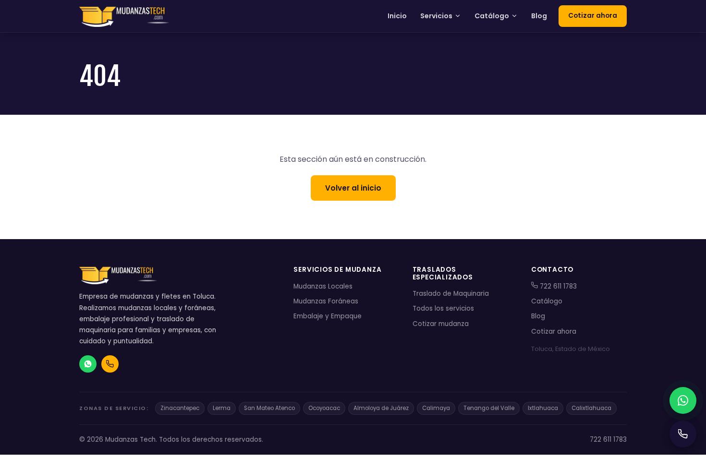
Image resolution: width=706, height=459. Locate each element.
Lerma (222, 408)
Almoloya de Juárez (381, 408)
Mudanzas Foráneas (325, 301)
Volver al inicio (353, 188)
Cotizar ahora (592, 15)
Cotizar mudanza (441, 323)
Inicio (397, 16)
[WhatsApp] (682, 400)
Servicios (436, 16)
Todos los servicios (443, 308)
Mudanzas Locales (323, 286)
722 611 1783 (557, 286)
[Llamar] (682, 434)
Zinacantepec (179, 408)
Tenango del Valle (488, 408)
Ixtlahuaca (543, 408)
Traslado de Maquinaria (451, 293)
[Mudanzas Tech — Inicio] (125, 16)
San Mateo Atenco (269, 408)
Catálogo (492, 16)
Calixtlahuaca (591, 408)
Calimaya (436, 408)
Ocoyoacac (324, 408)
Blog (539, 16)
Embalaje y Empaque (327, 316)
